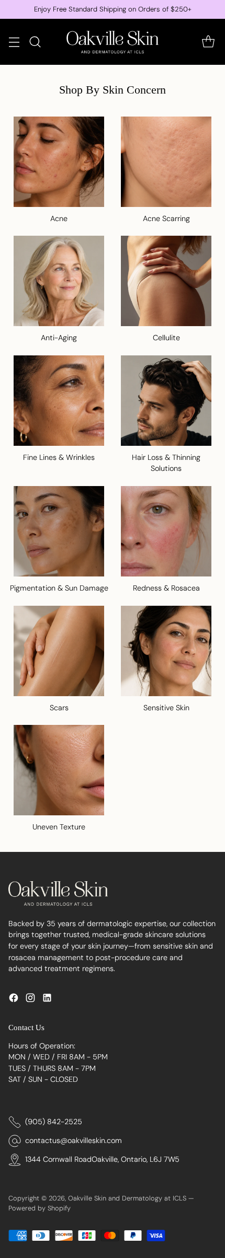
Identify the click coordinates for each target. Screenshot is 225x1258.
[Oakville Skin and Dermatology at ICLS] (112, 42)
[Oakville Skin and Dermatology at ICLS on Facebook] (13, 999)
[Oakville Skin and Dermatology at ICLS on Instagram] (30, 999)
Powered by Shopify (39, 1208)
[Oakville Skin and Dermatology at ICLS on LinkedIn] (47, 999)
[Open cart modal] (208, 41)
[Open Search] (35, 41)
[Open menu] (14, 41)
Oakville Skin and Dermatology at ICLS (127, 1198)
